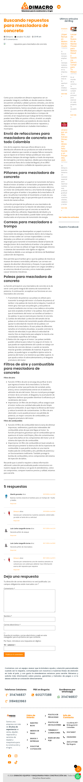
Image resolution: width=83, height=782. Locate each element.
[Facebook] (9, 756)
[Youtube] (9, 762)
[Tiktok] (16, 762)
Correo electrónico (12, 625)
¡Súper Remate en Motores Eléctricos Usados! (65, 40)
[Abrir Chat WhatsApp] (78, 776)
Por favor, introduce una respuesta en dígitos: (22, 641)
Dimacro (17, 511)
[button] (59, 7)
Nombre (8, 616)
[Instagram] (16, 756)
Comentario (9, 588)
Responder (13, 503)
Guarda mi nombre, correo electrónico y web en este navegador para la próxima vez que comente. (25, 636)
